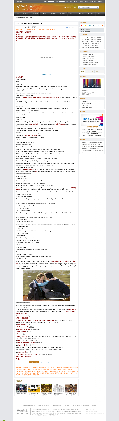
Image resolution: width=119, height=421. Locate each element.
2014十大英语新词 (85, 29)
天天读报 (25, 13)
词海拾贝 (44, 13)
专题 (83, 76)
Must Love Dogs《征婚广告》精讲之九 (91, 38)
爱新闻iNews (93, 1)
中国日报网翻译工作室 (92, 127)
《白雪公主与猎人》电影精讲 (89, 64)
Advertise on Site (56, 405)
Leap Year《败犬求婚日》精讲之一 (90, 43)
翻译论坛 (100, 1)
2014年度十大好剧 (85, 31)
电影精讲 (31, 17)
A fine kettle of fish (86, 103)
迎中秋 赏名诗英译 (86, 94)
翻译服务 (82, 111)
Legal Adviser (76, 405)
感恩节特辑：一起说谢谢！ (88, 92)
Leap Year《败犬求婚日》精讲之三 (90, 47)
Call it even (85, 105)
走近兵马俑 (84, 90)
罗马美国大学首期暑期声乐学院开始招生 (92, 143)
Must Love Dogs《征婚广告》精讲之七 (91, 41)
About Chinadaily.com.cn (29, 405)
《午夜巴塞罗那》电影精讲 (88, 56)
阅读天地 (35, 13)
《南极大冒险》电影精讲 (88, 58)
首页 (17, 13)
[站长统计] (2, 420)
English (76, 1)
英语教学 (81, 13)
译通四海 (63, 13)
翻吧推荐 (82, 98)
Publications (67, 405)
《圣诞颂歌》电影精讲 (87, 54)
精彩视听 (53, 13)
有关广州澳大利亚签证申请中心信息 (91, 144)
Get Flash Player (46, 74)
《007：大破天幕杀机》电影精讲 (90, 62)
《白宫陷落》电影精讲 (87, 60)
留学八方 (72, 13)
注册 (71, 1)
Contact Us (86, 405)
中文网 (81, 1)
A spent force (85, 101)
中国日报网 (19, 1)
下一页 (47, 362)
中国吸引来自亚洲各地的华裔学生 (90, 148)
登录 (67, 1)
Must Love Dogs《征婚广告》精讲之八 (91, 39)
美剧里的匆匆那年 (21, 393)
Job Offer (94, 405)
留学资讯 (82, 139)
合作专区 (90, 13)
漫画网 (86, 1)
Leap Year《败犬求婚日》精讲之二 (90, 45)
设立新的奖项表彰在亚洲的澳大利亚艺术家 (92, 146)
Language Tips (24, 17)
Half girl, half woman (87, 107)
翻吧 (99, 13)
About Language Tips (43, 405)
